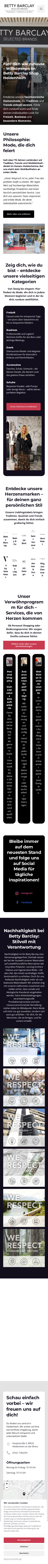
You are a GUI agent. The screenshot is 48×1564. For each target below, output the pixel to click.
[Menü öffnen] (41, 8)
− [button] (7, 1487)
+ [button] (7, 1483)
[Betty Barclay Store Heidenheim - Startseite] (19, 8)
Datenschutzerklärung (12, 1559)
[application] (24, 1494)
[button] (24, 1494)
